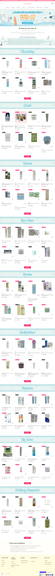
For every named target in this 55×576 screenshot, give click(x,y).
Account (46, 560)
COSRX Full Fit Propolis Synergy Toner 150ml (34, 184)
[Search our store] (1, 3)
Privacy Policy (13, 563)
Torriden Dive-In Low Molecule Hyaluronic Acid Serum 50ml (33, 299)
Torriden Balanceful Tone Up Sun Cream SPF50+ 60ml (7, 408)
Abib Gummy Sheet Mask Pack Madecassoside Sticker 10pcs (6, 146)
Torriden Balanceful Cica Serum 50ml (34, 318)
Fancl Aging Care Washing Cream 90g (7, 91)
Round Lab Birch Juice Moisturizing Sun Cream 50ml (7, 426)
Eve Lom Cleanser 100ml (45, 510)
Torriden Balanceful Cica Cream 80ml (47, 318)
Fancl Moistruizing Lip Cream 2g (20, 458)
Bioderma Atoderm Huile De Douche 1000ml (46, 531)
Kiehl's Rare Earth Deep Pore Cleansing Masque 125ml (34, 126)
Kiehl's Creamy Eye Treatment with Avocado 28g (20, 261)
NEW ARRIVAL (46, 7)
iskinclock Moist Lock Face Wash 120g (21, 72)
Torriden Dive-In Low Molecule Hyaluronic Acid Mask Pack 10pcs (20, 146)
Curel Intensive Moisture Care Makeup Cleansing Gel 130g (34, 531)
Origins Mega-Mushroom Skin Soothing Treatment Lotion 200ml (8, 184)
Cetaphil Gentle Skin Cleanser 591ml (20, 91)
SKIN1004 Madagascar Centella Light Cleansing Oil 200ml (34, 511)
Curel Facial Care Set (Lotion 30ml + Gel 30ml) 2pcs (7, 374)
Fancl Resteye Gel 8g (44, 260)
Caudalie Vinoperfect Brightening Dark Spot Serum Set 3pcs (47, 295)
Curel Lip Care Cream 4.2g (45, 458)
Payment (12, 561)
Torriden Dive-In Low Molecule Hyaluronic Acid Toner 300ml (6, 203)
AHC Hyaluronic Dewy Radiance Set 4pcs (20, 353)
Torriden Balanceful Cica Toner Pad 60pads (33, 203)
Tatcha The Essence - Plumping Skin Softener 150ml (47, 203)
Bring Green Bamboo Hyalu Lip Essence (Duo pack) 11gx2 (32, 459)
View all (27, 98)
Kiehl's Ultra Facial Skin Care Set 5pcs (47, 352)
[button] (12, 7)
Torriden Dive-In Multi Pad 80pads (20, 207)
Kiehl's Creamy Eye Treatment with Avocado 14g (46, 241)
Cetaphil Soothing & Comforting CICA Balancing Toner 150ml (47, 184)
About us (3, 560)
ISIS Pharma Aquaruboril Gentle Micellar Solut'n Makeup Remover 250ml (7, 511)
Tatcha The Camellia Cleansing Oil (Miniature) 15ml (20, 511)
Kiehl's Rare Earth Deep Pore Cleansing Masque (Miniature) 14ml (34, 72)
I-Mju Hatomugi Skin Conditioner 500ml (20, 184)
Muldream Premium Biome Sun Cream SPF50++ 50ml (34, 426)
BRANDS (7, 7)
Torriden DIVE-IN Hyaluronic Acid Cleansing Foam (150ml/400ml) (46, 72)
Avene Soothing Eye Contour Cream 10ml (20, 241)
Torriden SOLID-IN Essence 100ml (20, 318)
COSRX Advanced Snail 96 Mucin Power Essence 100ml (7, 295)
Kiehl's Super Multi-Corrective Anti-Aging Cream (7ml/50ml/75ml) (20, 374)
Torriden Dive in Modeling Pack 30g (46, 150)
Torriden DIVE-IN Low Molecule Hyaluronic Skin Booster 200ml (6, 319)
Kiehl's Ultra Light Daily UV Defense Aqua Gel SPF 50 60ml (20, 408)
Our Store (3, 564)
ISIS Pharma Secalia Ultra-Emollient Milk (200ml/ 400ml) (7, 353)
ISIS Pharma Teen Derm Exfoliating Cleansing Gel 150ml (7, 72)
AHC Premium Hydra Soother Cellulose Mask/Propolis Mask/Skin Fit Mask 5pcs (8, 127)
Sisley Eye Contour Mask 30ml (32, 260)
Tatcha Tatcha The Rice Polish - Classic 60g (46, 92)
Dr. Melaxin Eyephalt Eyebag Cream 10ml (7, 261)
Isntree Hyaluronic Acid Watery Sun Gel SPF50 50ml (46, 426)
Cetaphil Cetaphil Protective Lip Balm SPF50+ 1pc (7, 459)
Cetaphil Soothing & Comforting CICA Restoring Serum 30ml (20, 295)
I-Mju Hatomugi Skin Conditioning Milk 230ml (34, 353)
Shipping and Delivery (24, 560)
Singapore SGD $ (49, 572)
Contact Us (3, 562)
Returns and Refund (24, 562)
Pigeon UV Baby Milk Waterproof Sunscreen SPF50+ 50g (20, 426)
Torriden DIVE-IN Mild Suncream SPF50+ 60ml (33, 408)
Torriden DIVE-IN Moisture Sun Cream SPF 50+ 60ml (47, 408)
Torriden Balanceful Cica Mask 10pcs (34, 146)
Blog (2, 566)
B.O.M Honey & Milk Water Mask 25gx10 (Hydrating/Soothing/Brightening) (20, 127)
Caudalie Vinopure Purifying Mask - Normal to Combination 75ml (46, 126)
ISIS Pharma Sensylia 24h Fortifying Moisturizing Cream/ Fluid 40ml (46, 374)
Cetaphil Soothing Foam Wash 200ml (33, 91)
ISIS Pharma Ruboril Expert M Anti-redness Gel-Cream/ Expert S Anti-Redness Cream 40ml (33, 374)
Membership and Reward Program (15, 566)
